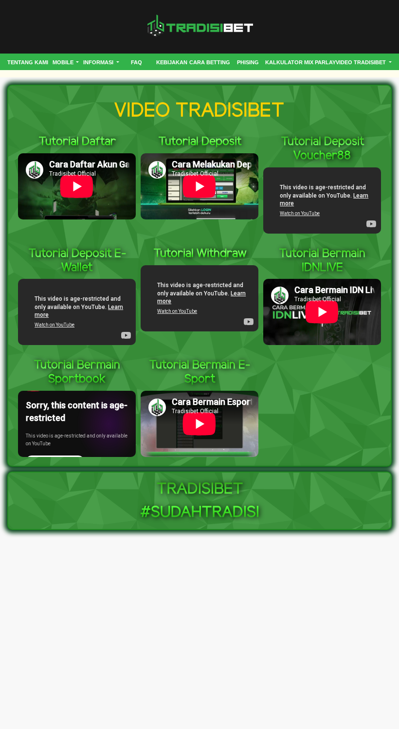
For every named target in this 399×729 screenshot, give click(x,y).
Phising (248, 62)
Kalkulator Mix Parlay (300, 62)
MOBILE (64, 62)
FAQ (136, 62)
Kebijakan (171, 62)
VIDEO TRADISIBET (361, 62)
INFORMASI (99, 62)
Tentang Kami (27, 62)
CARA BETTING (209, 62)
